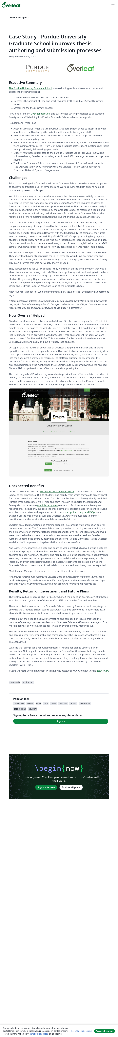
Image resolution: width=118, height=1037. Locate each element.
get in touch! (103, 670)
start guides (71, 512)
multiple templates (47, 505)
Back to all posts (19, 17)
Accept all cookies (104, 1031)
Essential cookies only (81, 1031)
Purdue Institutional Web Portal (57, 491)
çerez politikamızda (39, 1033)
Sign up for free (46, 787)
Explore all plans (71, 787)
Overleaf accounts (41, 113)
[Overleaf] (11, 5)
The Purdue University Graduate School (30, 88)
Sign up (61, 721)
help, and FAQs (87, 512)
